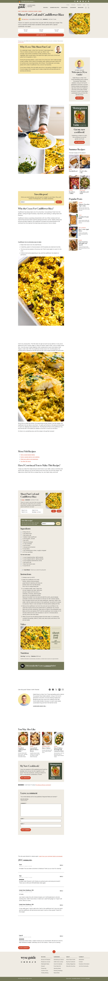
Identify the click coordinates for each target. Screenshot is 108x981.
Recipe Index (25, 11)
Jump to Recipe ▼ (41, 34)
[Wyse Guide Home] (26, 6)
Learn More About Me (39, 706)
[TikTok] (85, 1)
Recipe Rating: (25, 799)
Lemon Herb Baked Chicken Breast (34, 750)
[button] (43, 19)
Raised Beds (57, 972)
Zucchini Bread (73, 171)
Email (23, 823)
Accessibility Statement (76, 978)
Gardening (57, 956)
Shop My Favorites (70, 966)
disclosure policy (21, 42)
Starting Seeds (57, 968)
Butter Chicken (46, 748)
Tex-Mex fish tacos (26, 461)
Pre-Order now (25, 777)
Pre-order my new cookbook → (28, 1)
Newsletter (79, 4)
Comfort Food (44, 970)
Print (59, 511)
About (84, 4)
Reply (61, 865)
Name (22, 818)
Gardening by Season (59, 959)
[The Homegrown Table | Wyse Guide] (55, 771)
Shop (88, 4)
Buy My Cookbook (70, 961)
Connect (81, 956)
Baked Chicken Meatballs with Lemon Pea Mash (59, 750)
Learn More (79, 97)
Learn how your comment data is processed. (51, 856)
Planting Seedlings (58, 970)
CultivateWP (87, 978)
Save (58, 523)
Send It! (59, 201)
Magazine (80, 7)
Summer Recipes (54, 7)
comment (47, 666)
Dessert (43, 966)
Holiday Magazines (70, 964)
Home (19, 11)
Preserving (64, 7)
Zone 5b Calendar (58, 964)
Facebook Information (84, 964)
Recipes (45, 7)
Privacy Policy (68, 978)
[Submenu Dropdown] (48, 7)
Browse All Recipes (45, 959)
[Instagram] (74, 1)
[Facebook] (80, 1)
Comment (24, 803)
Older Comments (24, 947)
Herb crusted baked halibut (28, 454)
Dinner (40, 11)
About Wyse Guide (70, 959)
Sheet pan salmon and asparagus (29, 459)
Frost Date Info (57, 966)
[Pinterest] (83, 1)
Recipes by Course (32, 11)
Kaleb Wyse (25, 19)
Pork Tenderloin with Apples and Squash (83, 243)
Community (73, 4)
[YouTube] (77, 1)
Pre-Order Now (79, 142)
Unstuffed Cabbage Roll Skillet (22, 750)
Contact (67, 4)
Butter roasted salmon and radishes (30, 457)
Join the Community (83, 966)
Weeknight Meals (45, 964)
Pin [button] (53, 511)
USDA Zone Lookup (58, 961)
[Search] (88, 7)
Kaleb (23, 499)
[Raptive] (88, 1)
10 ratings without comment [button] (43, 785)
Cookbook (73, 7)
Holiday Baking (44, 972)
